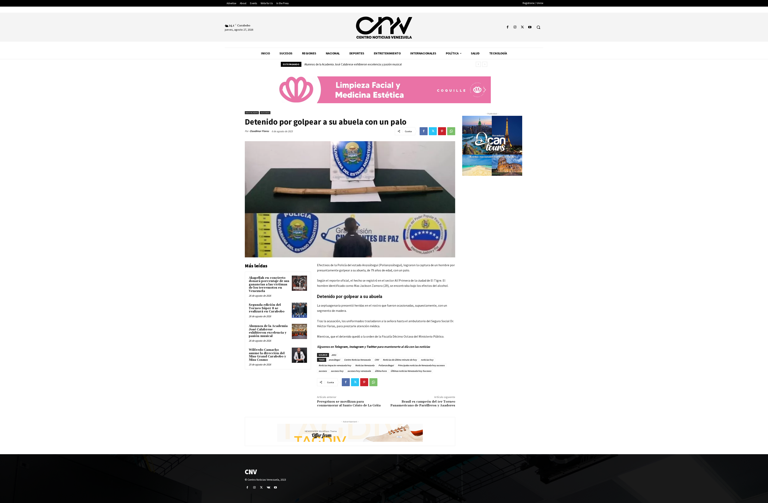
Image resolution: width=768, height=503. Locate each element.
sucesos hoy (337, 370)
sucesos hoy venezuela (359, 370)
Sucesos (265, 112)
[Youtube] (530, 27)
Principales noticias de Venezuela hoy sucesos (421, 365)
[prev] (478, 64)
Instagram (356, 347)
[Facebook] (507, 27)
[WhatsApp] (451, 131)
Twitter (371, 347)
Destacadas (252, 112)
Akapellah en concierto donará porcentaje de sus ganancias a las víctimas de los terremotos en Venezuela (269, 284)
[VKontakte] (268, 487)
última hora (381, 370)
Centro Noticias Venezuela (357, 359)
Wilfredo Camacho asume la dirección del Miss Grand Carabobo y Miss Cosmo (351, 64)
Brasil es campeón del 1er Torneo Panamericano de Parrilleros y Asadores (422, 403)
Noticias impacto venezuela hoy (335, 365)
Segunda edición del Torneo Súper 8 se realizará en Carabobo (266, 308)
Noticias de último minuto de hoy (400, 359)
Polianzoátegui (386, 365)
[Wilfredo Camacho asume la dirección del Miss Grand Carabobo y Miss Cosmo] (299, 355)
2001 (333, 354)
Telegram (341, 347)
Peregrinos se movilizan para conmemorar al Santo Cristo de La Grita (349, 403)
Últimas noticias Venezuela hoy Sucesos (411, 370)
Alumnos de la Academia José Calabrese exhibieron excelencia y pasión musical (268, 331)
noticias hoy (427, 359)
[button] (538, 27)
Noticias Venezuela (364, 365)
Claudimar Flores (259, 131)
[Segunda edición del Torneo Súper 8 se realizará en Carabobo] (299, 310)
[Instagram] (515, 27)
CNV (377, 359)
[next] (484, 64)
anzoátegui (334, 359)
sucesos (323, 370)
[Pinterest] (442, 131)
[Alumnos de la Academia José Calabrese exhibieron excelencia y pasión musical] (299, 331)
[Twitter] (522, 27)
